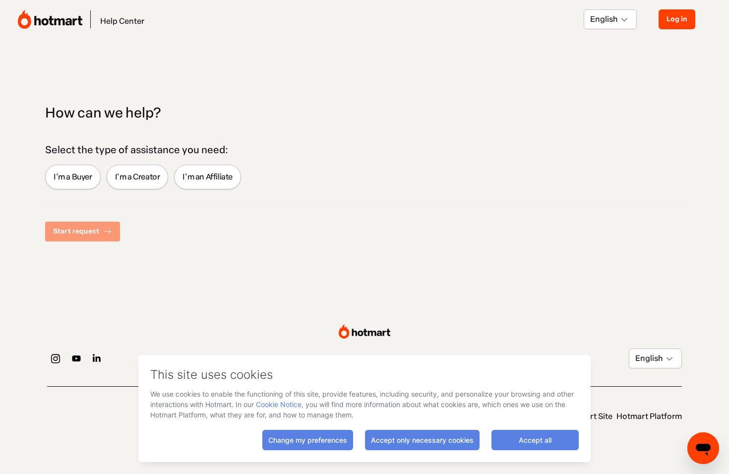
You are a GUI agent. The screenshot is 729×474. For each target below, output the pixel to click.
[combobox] (591, 19)
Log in (677, 19)
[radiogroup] (364, 177)
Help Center (122, 21)
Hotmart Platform (649, 416)
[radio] (73, 177)
